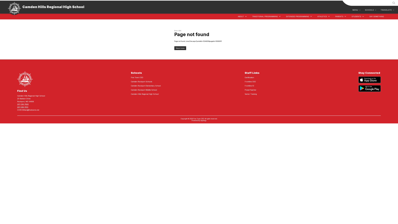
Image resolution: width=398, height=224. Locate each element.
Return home (180, 48)
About (241, 16)
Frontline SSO (250, 82)
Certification (249, 77)
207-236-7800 (23, 104)
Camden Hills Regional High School (145, 94)
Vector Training (251, 94)
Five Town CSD (137, 77)
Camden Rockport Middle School (144, 90)
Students (356, 16)
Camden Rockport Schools (141, 82)
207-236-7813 (22, 107)
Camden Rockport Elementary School (146, 86)
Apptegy (203, 120)
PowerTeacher (250, 90)
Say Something (376, 16)
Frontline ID (249, 86)
